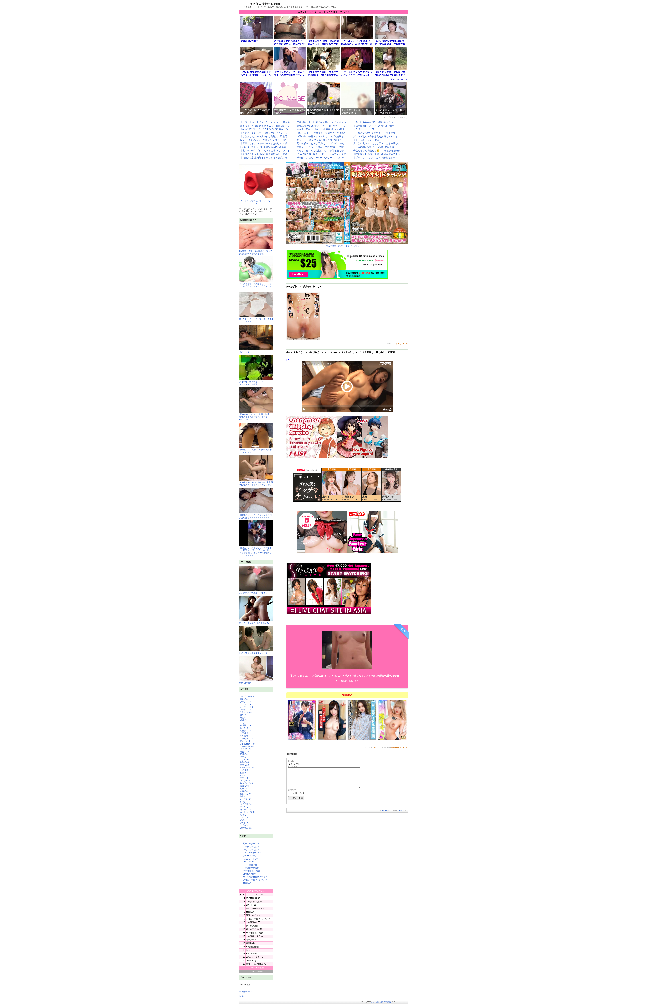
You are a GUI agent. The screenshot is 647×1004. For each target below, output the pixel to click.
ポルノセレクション (252, 852)
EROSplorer (248, 862)
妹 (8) (242, 802)
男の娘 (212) (245, 809)
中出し (398, 344)
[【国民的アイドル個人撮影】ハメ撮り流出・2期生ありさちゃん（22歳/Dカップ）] (362, 739)
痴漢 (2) (243, 815)
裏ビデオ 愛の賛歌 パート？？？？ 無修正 (251, 383)
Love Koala (251, 905)
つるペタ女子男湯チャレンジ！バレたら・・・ (347, 246)
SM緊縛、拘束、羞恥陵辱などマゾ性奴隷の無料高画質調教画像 (256, 252)
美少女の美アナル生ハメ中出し (253, 593)
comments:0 (396, 747)
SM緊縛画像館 (249, 874)
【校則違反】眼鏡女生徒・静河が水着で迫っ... (377, 154)
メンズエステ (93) (248, 744)
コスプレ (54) (246, 780)
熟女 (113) (244, 752)
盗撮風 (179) (245, 725)
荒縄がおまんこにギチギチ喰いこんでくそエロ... (322, 122)
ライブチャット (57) (249, 696)
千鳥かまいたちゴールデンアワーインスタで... (321, 157)
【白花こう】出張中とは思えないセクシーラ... (264, 133)
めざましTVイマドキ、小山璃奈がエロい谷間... (321, 129)
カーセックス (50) (248, 812)
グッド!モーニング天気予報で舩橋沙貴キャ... (320, 140)
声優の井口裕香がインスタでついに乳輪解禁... (321, 136)
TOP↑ (405, 344)
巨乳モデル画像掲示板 (256, 964)
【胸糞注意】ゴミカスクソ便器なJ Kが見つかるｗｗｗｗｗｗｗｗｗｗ (255, 516)
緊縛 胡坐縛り (245, 683)
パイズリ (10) (246, 804)
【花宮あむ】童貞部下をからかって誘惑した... (264, 157)
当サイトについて (247, 996)
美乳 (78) (244, 717)
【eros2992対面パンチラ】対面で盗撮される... (265, 129)
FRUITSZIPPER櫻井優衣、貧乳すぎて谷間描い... (323, 133)
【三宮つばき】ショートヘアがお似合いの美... (264, 143)
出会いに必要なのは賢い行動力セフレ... (374, 122)
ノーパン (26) (246, 799)
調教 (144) (244, 762)
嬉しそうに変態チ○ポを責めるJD (254, 623)
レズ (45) (244, 825)
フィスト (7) (245, 817)
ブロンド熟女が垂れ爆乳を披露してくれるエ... (377, 136)
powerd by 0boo (256, 971)
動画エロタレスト (399, 79)
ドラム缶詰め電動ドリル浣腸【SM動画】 (375, 147)
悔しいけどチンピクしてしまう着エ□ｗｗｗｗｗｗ (256, 320)
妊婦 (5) (243, 820)
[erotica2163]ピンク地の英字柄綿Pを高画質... (264, 147)
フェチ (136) (245, 702)
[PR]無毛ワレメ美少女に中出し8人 (304, 286)
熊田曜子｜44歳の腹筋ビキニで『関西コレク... (265, 125)
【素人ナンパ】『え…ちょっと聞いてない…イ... (266, 150)
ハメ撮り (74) (246, 770)
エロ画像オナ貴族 (251, 868)
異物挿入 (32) (246, 828)
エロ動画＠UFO (253, 922)
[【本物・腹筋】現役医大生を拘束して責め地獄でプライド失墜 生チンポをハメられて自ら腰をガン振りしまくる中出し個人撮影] (332, 739)
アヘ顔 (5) (244, 823)
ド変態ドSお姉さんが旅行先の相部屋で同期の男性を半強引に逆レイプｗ (256, 483)
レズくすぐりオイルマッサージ (253, 653)
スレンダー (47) (247, 728)
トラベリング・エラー (365, 129)
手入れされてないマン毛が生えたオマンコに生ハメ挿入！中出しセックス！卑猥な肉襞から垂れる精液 (340, 352)
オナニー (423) (246, 707)
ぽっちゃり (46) (247, 746)
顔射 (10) (244, 720)
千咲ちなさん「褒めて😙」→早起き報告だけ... (378, 150)
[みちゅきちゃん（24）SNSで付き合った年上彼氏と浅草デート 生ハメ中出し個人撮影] (302, 739)
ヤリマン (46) (246, 712)
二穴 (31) (244, 723)
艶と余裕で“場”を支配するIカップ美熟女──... (377, 133)
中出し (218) (245, 709)
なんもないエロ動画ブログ (255, 877)
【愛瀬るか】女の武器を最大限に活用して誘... (264, 154)
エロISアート (249, 883)
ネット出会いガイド (252, 865)
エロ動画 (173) (246, 738)
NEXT (384, 810)
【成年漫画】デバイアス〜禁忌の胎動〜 (374, 125)
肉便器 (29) (245, 733)
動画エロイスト (253, 915)
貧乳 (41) (244, 796)
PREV (401, 810)
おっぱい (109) (246, 783)
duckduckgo (251, 960)
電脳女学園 (251, 939)
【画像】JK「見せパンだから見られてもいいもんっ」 (255, 451)
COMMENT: (293, 766)
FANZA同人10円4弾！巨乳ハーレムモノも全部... (322, 154)
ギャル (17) (245, 807)
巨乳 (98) (244, 699)
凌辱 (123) (244, 765)
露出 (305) (244, 786)
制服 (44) (244, 773)
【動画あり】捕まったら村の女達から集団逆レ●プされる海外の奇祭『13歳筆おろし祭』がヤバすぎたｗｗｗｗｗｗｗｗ (255, 552)
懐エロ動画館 (252, 926)
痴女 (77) (244, 757)
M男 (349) (244, 736)
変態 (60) (244, 754)
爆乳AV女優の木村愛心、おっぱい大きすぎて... (321, 125)
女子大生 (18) (246, 788)
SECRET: (292, 790)
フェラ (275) (245, 704)
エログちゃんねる (251, 846)
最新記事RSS (245, 991)
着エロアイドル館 (254, 929)
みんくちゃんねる (251, 849)
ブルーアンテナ (250, 855)
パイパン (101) (246, 749)
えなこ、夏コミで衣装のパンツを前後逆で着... (321, 150)
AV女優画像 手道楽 (251, 871)
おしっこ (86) (246, 794)
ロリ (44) (244, 715)
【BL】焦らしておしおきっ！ (368, 140)
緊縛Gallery (251, 943)
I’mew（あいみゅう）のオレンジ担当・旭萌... (264, 140)
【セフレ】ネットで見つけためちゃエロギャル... (266, 122)
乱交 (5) (243, 775)
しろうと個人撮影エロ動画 (261, 4)
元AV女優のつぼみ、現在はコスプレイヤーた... (321, 143)
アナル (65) (245, 759)
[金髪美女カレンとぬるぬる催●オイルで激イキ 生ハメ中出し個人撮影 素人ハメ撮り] (392, 739)
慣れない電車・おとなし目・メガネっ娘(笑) (376, 143)
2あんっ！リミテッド (252, 858)
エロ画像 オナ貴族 (254, 936)
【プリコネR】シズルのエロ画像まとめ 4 (375, 157)
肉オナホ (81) (246, 741)
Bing (248, 950)
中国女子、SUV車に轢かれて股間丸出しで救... (321, 147)
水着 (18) (244, 791)
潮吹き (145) (245, 731)
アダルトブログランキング (255, 880)
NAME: (291, 761)
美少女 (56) (245, 778)
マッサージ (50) (247, 767)
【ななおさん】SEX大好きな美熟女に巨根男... (264, 136)
